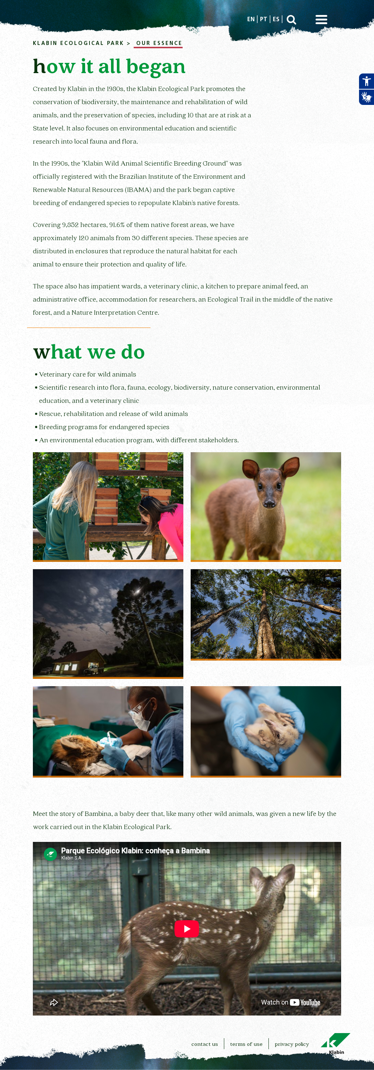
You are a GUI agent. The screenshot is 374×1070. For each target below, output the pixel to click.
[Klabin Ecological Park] (108, 623)
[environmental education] (108, 506)
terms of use (246, 1043)
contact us (204, 1043)
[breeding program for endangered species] (266, 506)
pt (263, 20)
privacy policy (292, 1043)
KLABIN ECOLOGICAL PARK (78, 43)
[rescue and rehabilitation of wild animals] (266, 731)
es (276, 20)
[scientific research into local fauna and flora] (266, 614)
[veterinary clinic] (108, 731)
